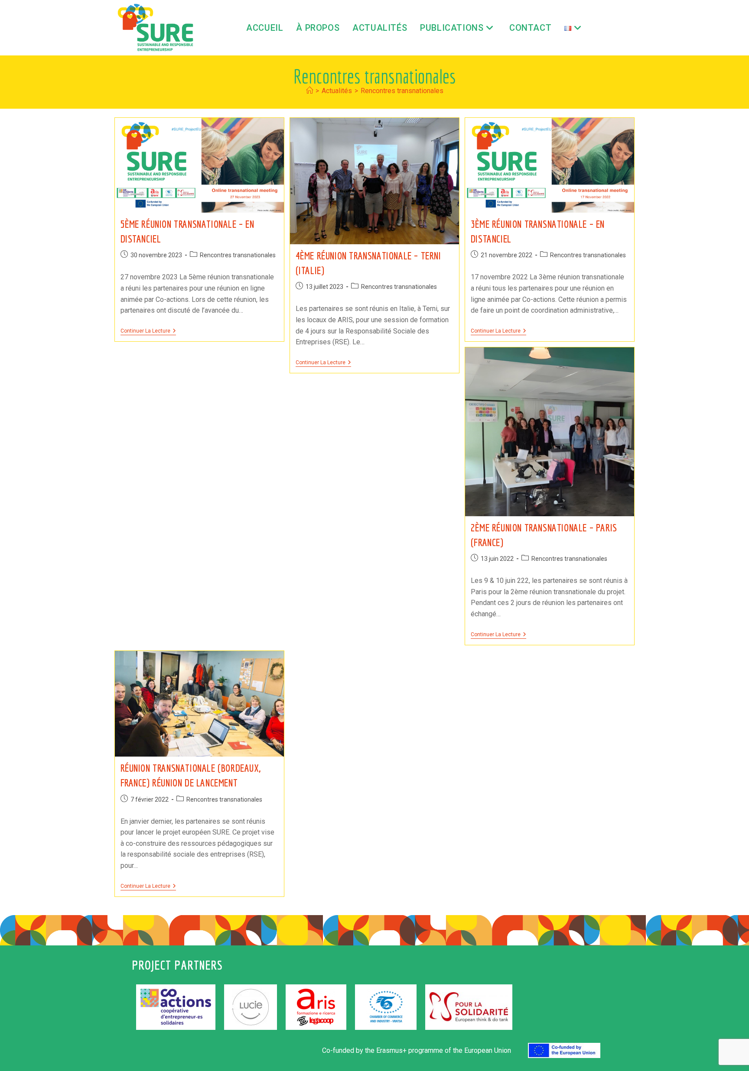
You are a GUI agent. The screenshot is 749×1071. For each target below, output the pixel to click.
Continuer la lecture (148, 331)
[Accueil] (309, 91)
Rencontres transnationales (402, 91)
